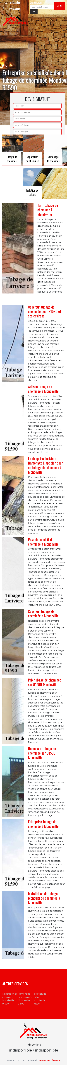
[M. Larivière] (15, 19)
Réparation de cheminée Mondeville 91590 (10, 998)
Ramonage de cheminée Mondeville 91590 (25, 998)
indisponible (14, 2)
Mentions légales (49, 1060)
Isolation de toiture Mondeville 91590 (40, 998)
